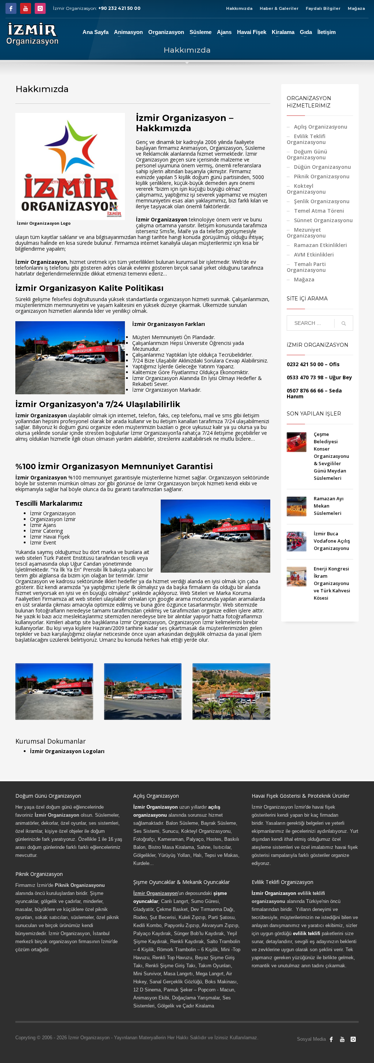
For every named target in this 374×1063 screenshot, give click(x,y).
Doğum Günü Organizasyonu (307, 154)
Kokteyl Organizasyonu (306, 188)
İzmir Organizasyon (155, 807)
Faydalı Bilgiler (323, 8)
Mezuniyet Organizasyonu (306, 232)
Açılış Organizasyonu (320, 126)
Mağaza (356, 8)
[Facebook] (10, 8)
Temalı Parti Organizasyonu (306, 267)
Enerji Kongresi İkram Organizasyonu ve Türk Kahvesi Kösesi (332, 583)
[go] (343, 323)
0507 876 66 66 (305, 390)
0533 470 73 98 (305, 377)
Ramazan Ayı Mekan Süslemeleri (329, 505)
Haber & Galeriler (279, 8)
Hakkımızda (239, 8)
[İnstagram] (40, 8)
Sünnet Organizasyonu (323, 220)
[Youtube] (25, 8)
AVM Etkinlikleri (314, 254)
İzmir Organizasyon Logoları (67, 751)
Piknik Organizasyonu (322, 176)
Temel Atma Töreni (319, 210)
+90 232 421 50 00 (119, 8)
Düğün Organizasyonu (322, 166)
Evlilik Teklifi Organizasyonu (306, 139)
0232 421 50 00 (305, 364)
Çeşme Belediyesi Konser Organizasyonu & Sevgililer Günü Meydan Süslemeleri (331, 456)
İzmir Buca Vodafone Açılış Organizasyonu (332, 540)
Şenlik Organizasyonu (322, 201)
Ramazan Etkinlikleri (320, 245)
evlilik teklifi (306, 933)
